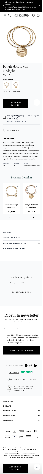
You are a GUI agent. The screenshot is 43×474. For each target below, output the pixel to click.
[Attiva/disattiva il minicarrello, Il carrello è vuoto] (38, 15)
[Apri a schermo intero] (21, 41)
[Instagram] (31, 365)
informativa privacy (25, 335)
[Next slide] (39, 6)
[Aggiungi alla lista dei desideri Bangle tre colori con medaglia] (37, 186)
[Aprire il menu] (4, 15)
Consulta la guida (21, 292)
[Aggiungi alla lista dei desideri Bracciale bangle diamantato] (17, 186)
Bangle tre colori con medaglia (31, 206)
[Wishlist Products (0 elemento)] (33, 15)
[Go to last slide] (4, 6)
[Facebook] (26, 365)
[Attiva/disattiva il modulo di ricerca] (9, 15)
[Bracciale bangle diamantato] (11, 191)
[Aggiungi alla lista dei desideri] (37, 102)
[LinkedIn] (35, 365)
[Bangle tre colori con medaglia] (16, 85)
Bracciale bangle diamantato (11, 206)
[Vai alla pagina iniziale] (21, 15)
